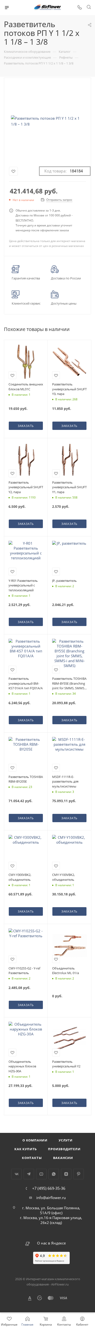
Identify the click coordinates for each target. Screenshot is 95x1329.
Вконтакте (16, 1174)
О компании (35, 1140)
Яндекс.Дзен (66, 1174)
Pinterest (78, 1174)
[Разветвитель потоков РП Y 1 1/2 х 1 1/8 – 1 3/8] (47, 121)
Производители (64, 1149)
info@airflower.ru (51, 1197)
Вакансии (63, 1158)
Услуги (66, 1140)
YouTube (41, 1174)
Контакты (32, 1158)
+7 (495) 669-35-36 (48, 1188)
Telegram (29, 1174)
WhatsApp (53, 1174)
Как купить (25, 1149)
